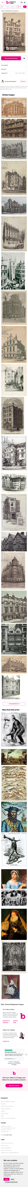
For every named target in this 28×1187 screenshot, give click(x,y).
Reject (12, 1179)
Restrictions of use (6, 1150)
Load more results (14, 703)
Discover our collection (6, 1021)
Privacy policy (4, 1145)
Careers (3, 1111)
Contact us (23, 81)
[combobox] (15, 7)
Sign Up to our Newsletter (8, 1118)
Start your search (14, 1085)
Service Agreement (6, 1148)
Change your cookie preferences (10, 1152)
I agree (6, 1179)
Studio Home (4, 1113)
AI (20, 6)
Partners (3, 1104)
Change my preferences (11, 1182)
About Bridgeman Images (8, 1101)
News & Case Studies (7, 1106)
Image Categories (6, 1108)
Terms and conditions (7, 1143)
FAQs (2, 1116)
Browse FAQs (15, 1021)
